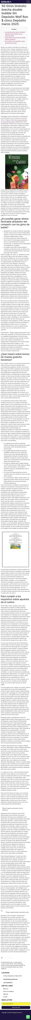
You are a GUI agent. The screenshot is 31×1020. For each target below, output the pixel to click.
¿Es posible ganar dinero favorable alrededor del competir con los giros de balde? (15, 33)
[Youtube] (24, 1016)
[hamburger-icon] (28, 2)
